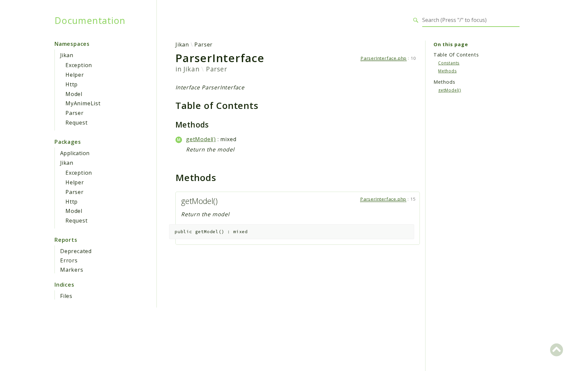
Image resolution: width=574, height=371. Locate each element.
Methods (447, 71)
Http (71, 84)
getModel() (201, 139)
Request (76, 122)
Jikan (66, 55)
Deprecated (76, 251)
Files (66, 296)
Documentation (89, 20)
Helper (74, 74)
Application (74, 153)
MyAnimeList (83, 103)
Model (73, 94)
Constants (448, 63)
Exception (78, 65)
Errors (69, 260)
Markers (71, 269)
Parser (74, 113)
